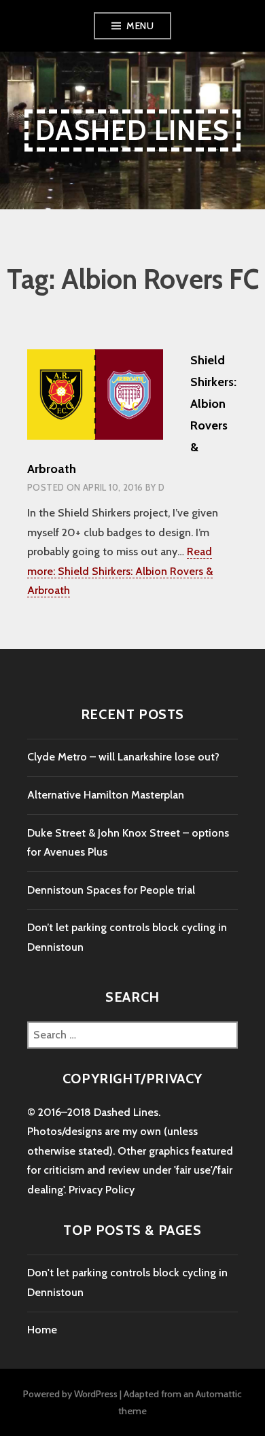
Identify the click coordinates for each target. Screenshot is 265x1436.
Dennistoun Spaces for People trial (111, 889)
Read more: (120, 571)
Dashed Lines (132, 130)
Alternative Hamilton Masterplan (105, 794)
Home (42, 1329)
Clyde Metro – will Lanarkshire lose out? (123, 756)
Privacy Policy (102, 1189)
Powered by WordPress (70, 1394)
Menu (140, 26)
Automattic (219, 1394)
